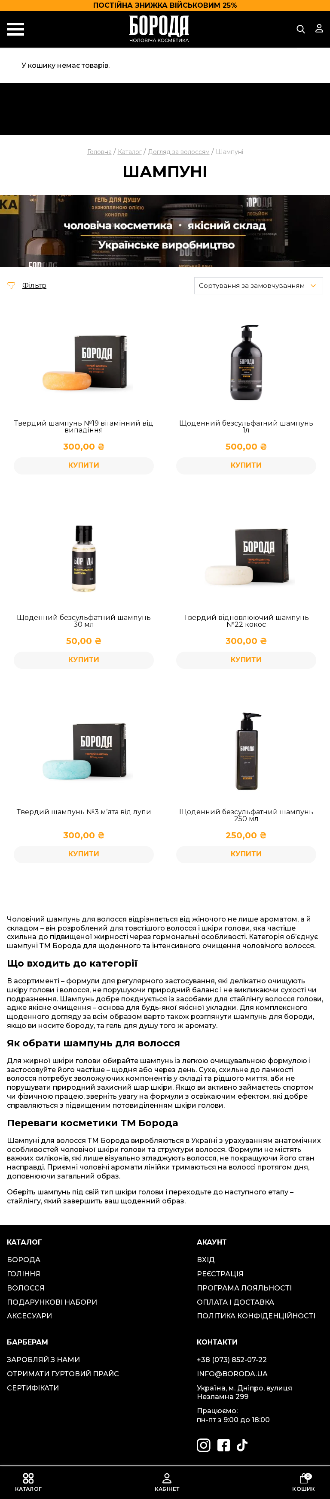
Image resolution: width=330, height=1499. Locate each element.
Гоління (23, 1274)
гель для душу (132, 1025)
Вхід (206, 1260)
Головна (99, 152)
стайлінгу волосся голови (275, 999)
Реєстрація (220, 1274)
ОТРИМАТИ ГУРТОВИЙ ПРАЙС (63, 1374)
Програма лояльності (244, 1288)
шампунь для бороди (273, 1016)
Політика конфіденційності (256, 1316)
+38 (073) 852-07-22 (232, 1360)
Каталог (130, 152)
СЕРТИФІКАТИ (33, 1388)
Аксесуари (29, 1316)
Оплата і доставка (235, 1302)
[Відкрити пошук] (301, 29)
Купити (246, 854)
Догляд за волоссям (179, 152)
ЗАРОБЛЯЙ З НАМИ (43, 1360)
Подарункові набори (52, 1302)
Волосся (26, 1288)
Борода (23, 1260)
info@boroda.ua (232, 1374)
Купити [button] (83, 465)
